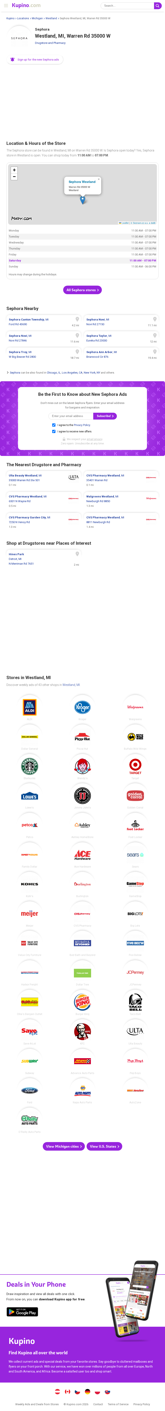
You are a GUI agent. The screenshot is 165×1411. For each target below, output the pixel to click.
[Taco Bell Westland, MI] (135, 1002)
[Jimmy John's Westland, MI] (82, 796)
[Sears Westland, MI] (135, 855)
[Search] (158, 5)
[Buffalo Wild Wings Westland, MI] (135, 737)
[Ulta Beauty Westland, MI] (135, 1032)
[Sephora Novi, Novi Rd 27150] (121, 322)
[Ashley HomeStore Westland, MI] (82, 825)
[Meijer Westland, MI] (30, 914)
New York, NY (92, 372)
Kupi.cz (77, 1392)
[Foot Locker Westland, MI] (135, 825)
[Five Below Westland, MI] (135, 943)
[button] (34, 59)
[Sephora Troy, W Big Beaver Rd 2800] (44, 354)
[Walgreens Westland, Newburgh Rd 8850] (121, 501)
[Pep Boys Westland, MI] (135, 1061)
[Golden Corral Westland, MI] (135, 796)
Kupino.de (87, 1392)
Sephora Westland (82, 182)
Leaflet (125, 222)
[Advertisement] (82, 101)
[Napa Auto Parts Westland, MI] (82, 1091)
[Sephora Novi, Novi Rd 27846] (44, 338)
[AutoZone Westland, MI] (135, 1091)
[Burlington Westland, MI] (82, 885)
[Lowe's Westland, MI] (30, 796)
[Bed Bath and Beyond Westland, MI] (82, 943)
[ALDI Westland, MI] (30, 708)
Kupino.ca (67, 1392)
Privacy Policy (82, 425)
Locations (23, 18)
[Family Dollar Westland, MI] (30, 855)
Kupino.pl (97, 1392)
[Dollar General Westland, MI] (30, 737)
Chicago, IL (54, 372)
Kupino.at (57, 1392)
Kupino (10, 18)
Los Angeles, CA (72, 372)
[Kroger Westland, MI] (82, 708)
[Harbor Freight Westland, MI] (30, 973)
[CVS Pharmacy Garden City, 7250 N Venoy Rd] (44, 522)
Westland (51, 18)
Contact (98, 1404)
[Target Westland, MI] (135, 767)
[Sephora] (19, 39)
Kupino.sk (107, 1392)
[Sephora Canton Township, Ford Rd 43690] (44, 322)
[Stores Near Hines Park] (44, 559)
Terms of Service (118, 1404)
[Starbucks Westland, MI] (30, 767)
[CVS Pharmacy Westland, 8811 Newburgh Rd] (121, 522)
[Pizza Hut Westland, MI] (82, 737)
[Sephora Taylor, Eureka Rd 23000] (121, 338)
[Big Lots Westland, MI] (135, 914)
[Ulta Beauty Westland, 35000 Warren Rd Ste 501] (44, 480)
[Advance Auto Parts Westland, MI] (82, 1061)
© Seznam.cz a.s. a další (143, 222)
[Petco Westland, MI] (30, 825)
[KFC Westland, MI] (82, 1032)
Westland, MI (71, 685)
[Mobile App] (22, 1312)
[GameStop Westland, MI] (135, 885)
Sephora (15, 372)
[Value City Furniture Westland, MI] (30, 943)
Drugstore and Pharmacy (50, 43)
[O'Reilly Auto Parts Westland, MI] (30, 1120)
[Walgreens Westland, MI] (135, 708)
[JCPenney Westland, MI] (135, 973)
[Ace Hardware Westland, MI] (82, 855)
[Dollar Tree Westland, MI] (82, 973)
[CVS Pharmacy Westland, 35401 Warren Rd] (121, 480)
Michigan (37, 18)
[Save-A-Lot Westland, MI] (30, 1032)
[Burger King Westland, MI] (82, 1002)
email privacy (94, 439)
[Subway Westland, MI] (30, 1061)
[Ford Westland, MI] (30, 1091)
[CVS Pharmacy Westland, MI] (82, 914)
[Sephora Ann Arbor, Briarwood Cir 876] (121, 354)
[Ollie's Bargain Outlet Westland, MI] (30, 1002)
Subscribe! (104, 416)
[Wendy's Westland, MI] (82, 767)
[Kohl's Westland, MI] (30, 885)
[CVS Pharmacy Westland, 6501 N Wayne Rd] (44, 501)
